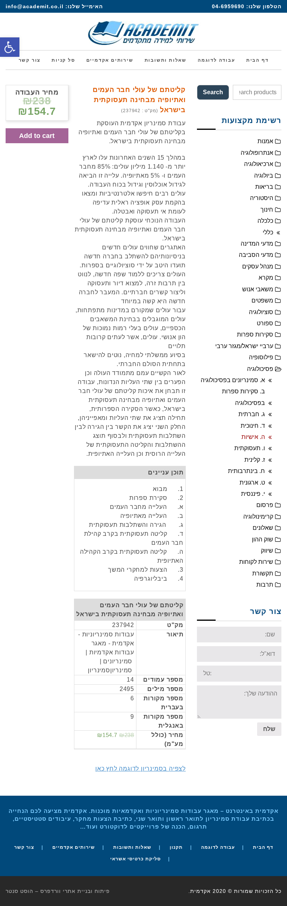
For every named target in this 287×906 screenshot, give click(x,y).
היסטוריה (261, 198)
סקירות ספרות (255, 334)
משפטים (262, 300)
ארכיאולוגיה (258, 164)
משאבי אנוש (257, 289)
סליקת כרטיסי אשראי (135, 859)
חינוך (266, 209)
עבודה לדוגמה (218, 847)
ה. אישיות (253, 437)
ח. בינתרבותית (246, 471)
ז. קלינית (254, 460)
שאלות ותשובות (132, 847)
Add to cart (37, 135)
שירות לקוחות (256, 562)
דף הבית (263, 847)
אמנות (265, 141)
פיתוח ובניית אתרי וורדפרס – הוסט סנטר (58, 891)
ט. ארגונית (252, 482)
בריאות (264, 187)
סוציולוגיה (261, 312)
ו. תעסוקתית (249, 448)
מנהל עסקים (257, 266)
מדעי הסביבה (256, 255)
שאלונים (263, 528)
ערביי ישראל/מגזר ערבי (244, 346)
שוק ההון (262, 539)
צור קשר (24, 847)
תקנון (176, 847)
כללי (268, 232)
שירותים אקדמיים (73, 847)
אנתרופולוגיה (257, 153)
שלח (269, 729)
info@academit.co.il (35, 6)
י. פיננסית (253, 494)
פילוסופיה (261, 357)
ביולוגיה (263, 175)
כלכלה (265, 221)
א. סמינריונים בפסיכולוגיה (233, 380)
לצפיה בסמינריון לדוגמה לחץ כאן (140, 768)
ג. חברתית (251, 414)
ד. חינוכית (253, 426)
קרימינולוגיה (258, 516)
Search (213, 92)
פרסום (264, 505)
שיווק (267, 550)
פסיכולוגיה (260, 369)
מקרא (266, 277)
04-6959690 (228, 6)
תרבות (264, 584)
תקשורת (262, 573)
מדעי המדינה (257, 243)
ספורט (265, 323)
